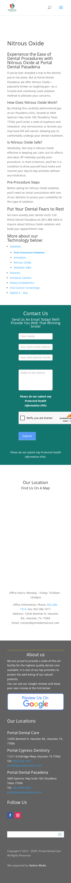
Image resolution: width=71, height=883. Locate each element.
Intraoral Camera (20, 278)
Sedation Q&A (22, 267)
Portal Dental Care (50, 851)
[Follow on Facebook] (10, 815)
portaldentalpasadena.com (24, 792)
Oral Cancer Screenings (25, 288)
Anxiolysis (20, 257)
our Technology (22, 238)
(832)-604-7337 (22, 761)
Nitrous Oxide (22, 262)
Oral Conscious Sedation (29, 252)
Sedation (15, 246)
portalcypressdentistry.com (24, 765)
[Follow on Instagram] (18, 815)
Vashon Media (37, 865)
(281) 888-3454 (21, 787)
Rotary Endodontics (22, 283)
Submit (27, 436)
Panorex (15, 273)
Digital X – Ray (19, 293)
